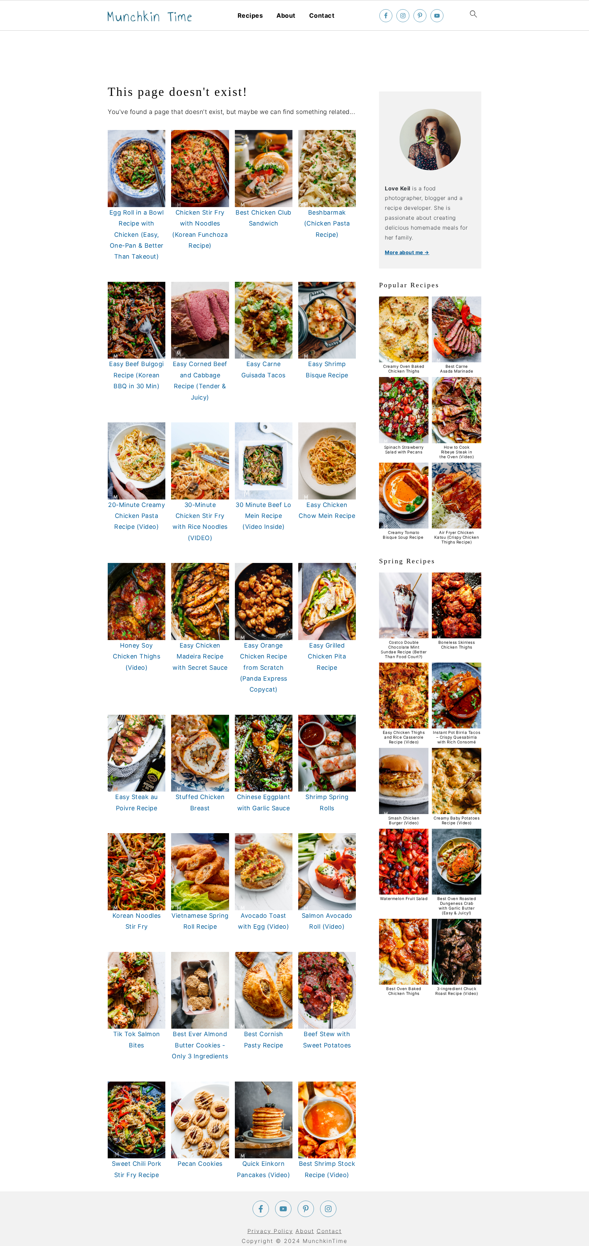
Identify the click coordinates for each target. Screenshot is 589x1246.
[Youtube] (283, 1209)
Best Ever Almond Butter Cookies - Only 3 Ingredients (200, 1045)
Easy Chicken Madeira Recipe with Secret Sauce (200, 656)
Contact (322, 15)
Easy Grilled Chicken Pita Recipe (327, 656)
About (286, 15)
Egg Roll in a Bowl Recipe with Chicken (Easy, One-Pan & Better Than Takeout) (136, 234)
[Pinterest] (306, 1209)
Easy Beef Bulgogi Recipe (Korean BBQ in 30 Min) (136, 375)
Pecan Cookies (200, 1163)
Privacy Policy (270, 1231)
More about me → (407, 252)
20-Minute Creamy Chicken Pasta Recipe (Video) (136, 516)
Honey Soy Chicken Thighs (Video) (136, 656)
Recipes (250, 15)
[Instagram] (328, 1209)
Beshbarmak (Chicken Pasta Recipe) (327, 223)
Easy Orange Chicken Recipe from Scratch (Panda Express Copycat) (263, 667)
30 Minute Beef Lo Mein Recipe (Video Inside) (263, 516)
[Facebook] (261, 1209)
